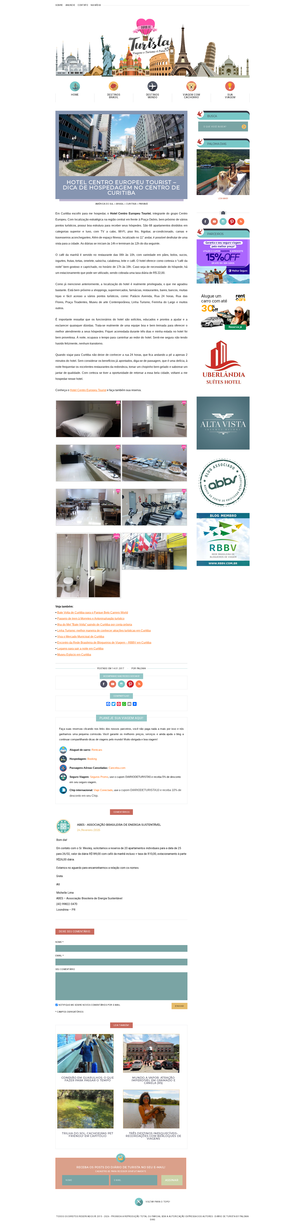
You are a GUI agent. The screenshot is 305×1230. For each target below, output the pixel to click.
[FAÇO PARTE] (223, 481)
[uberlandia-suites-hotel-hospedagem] (223, 364)
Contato (83, 5)
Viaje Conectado (103, 790)
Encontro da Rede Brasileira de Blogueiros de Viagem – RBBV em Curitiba (104, 642)
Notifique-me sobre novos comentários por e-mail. (90, 1005)
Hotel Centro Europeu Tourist (88, 390)
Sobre (59, 5)
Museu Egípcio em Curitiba (74, 654)
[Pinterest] (130, 684)
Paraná (143, 204)
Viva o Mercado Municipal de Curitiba (80, 636)
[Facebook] (103, 684)
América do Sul (104, 204)
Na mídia (96, 5)
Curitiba (131, 204)
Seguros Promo (99, 776)
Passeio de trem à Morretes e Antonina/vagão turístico (90, 618)
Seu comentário (65, 969)
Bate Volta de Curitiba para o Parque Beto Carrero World (92, 612)
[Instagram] (121, 684)
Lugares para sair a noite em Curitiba (80, 648)
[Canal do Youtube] (112, 684)
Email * (59, 955)
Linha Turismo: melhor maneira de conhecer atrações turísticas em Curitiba (104, 630)
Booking (92, 758)
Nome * (59, 942)
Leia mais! (223, 198)
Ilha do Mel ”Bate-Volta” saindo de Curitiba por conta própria (94, 624)
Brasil (120, 204)
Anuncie (70, 5)
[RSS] (139, 684)
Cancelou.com (117, 767)
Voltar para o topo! (158, 1201)
